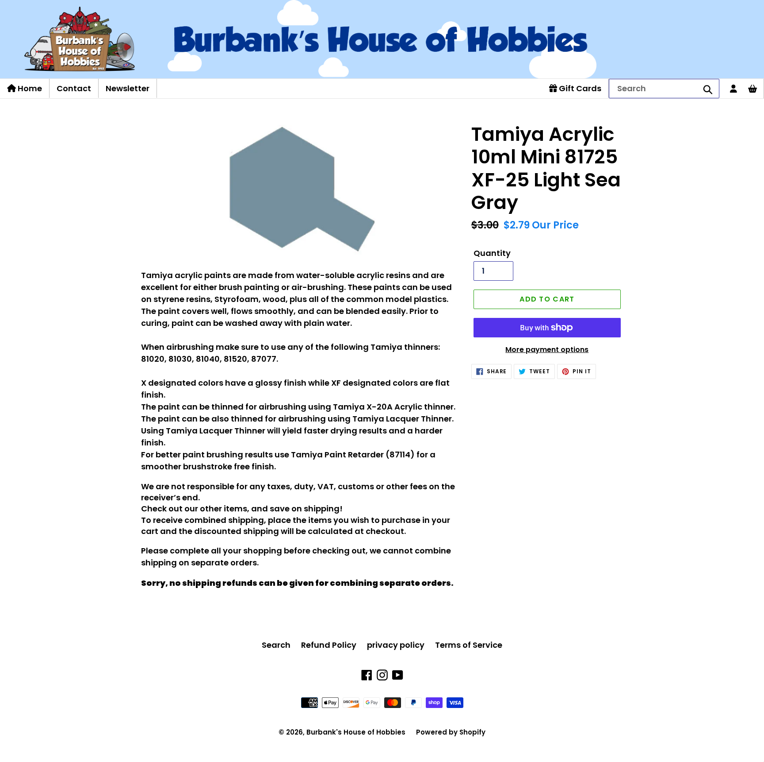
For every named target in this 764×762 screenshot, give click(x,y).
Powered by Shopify (450, 732)
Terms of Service (468, 644)
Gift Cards (579, 88)
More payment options (546, 349)
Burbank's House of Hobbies (355, 732)
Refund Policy (328, 644)
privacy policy (395, 644)
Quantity (492, 253)
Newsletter (127, 88)
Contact (74, 88)
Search (276, 644)
